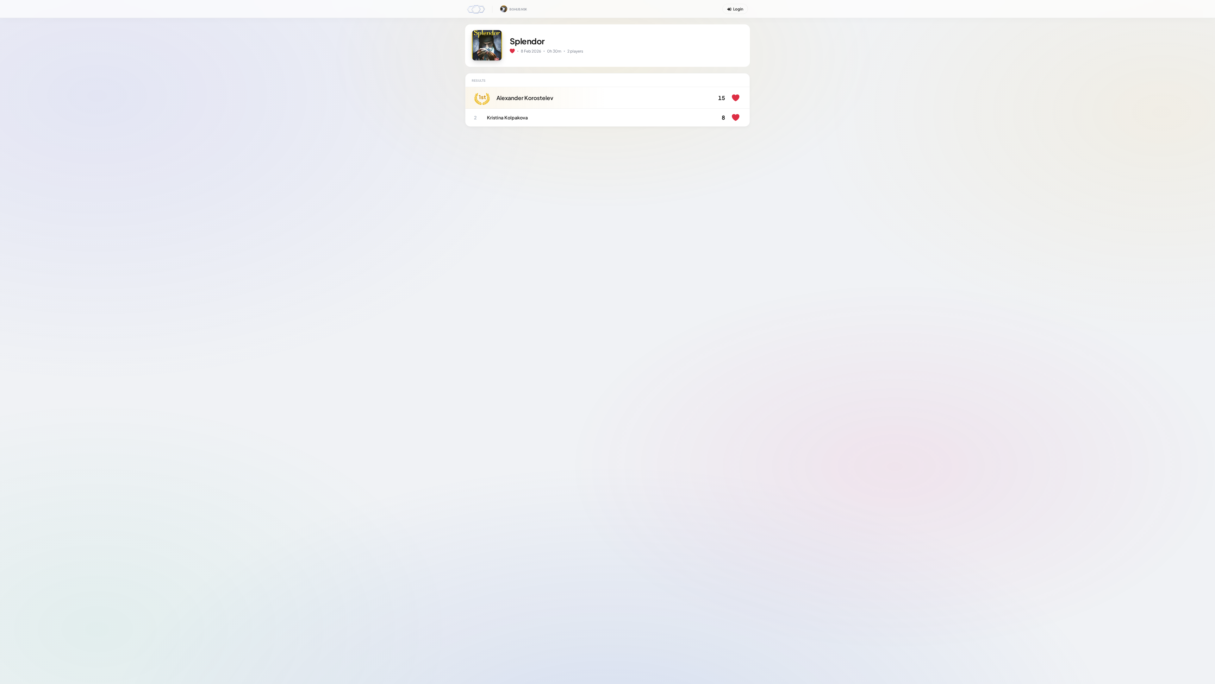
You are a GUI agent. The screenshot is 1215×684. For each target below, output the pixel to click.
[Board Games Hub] (476, 8)
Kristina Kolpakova (507, 117)
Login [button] (738, 9)
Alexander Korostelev (524, 97)
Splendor (527, 41)
